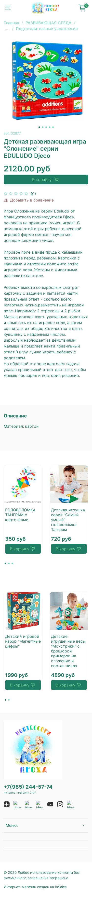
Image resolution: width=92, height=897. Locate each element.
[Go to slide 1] (39, 127)
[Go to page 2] (9, 563)
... (6, 28)
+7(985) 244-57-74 (28, 787)
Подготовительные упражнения (47, 28)
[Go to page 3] (12, 563)
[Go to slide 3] (46, 127)
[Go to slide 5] (53, 127)
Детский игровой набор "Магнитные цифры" (23, 641)
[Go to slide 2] (42, 127)
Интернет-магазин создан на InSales (35, 887)
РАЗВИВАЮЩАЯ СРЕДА (48, 22)
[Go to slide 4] (49, 127)
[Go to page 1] (5, 563)
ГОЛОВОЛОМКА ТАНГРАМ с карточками (20, 514)
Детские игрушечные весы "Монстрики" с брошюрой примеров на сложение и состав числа (68, 651)
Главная (11, 22)
